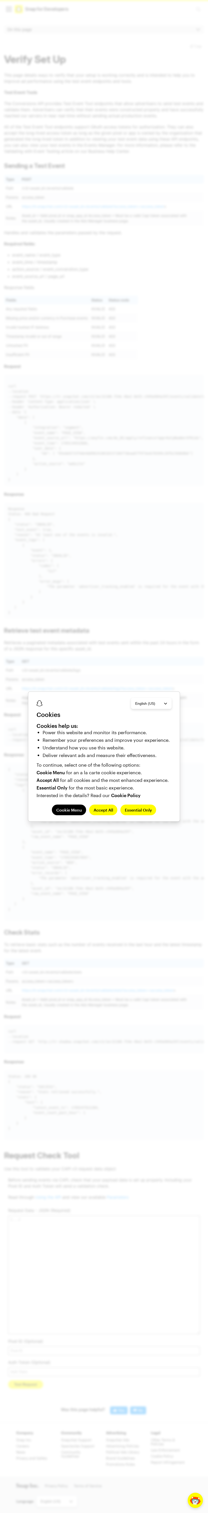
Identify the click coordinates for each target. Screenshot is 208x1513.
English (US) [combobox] (145, 703)
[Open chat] (195, 1500)
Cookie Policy (126, 795)
